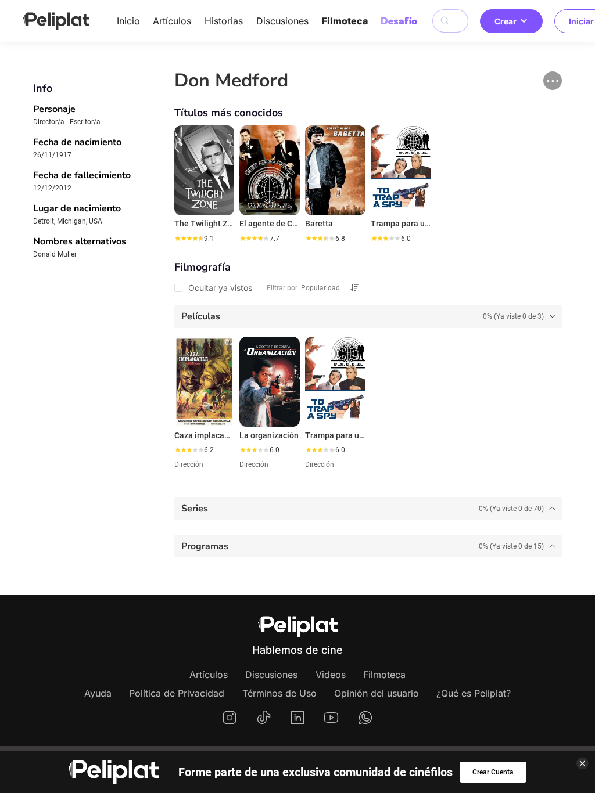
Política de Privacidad (176, 693)
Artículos (172, 21)
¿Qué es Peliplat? (473, 693)
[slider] (188, 238)
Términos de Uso (279, 693)
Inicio (128, 21)
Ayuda (98, 693)
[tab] (368, 316)
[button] (552, 80)
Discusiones (282, 21)
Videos (331, 674)
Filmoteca (345, 21)
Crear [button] (505, 21)
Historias (224, 21)
